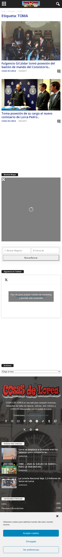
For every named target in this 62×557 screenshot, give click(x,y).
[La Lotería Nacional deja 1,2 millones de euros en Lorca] (9, 482)
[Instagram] (13, 421)
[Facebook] (7, 421)
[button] (57, 516)
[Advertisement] (24, 148)
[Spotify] (31, 421)
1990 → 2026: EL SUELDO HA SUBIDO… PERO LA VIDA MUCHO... (38, 465)
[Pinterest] (25, 421)
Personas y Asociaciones (13, 508)
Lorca (4, 504)
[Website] (31, 430)
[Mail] (19, 421)
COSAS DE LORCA (9, 71)
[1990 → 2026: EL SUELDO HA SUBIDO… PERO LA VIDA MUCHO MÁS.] (9, 468)
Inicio (3, 11)
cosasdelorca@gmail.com (37, 415)
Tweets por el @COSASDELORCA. (31, 296)
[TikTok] (44, 421)
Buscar (31, 258)
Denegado (31, 541)
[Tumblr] (50, 421)
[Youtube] (37, 430)
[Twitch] (56, 421)
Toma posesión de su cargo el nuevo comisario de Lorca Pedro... (27, 115)
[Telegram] (37, 421)
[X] (25, 430)
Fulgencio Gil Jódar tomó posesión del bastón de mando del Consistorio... (28, 65)
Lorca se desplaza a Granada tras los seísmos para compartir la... (38, 451)
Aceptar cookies (31, 533)
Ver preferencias (31, 549)
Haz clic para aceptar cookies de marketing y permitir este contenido (31, 296)
